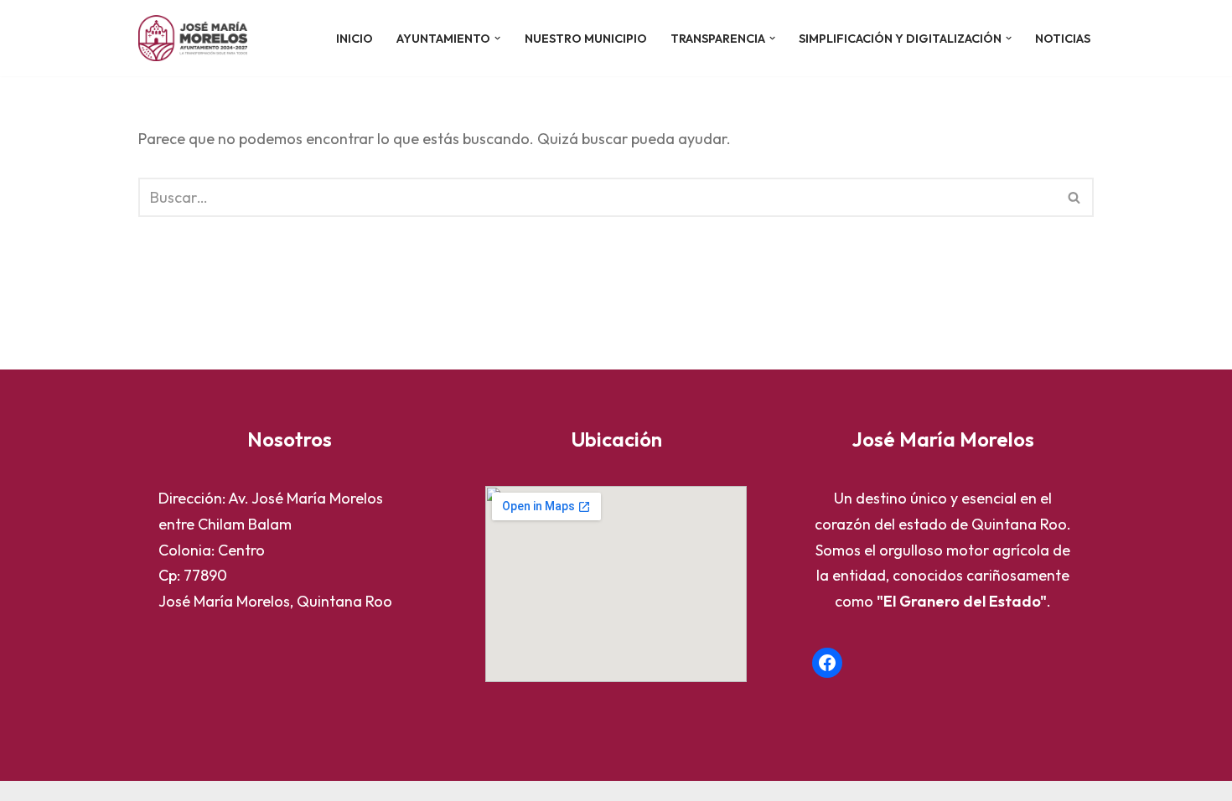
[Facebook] (827, 663)
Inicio (354, 38)
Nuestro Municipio (586, 38)
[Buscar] (1075, 197)
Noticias (1062, 38)
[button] (497, 38)
